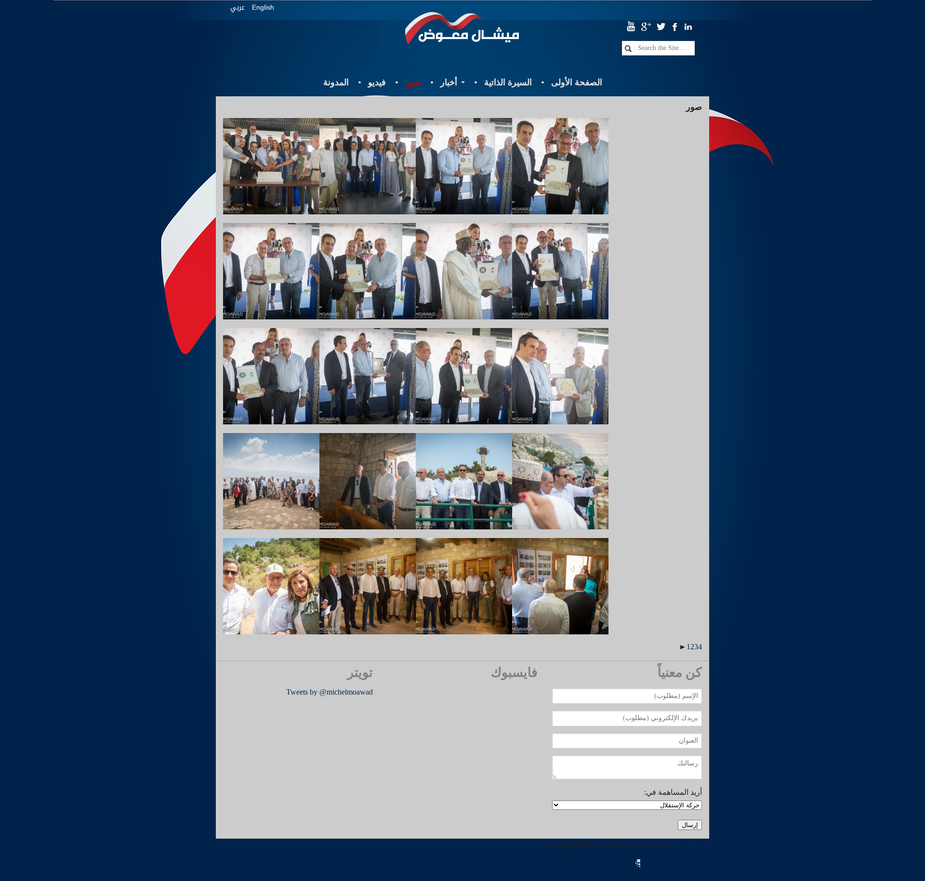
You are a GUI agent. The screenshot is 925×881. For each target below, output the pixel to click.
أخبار (448, 82)
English (263, 7)
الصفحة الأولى (576, 82)
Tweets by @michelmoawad (329, 692)
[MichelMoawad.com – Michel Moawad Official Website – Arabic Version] (462, 32)
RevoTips (658, 865)
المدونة (336, 82)
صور (413, 82)
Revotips (689, 844)
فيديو (377, 82)
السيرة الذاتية (508, 82)
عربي (237, 7)
